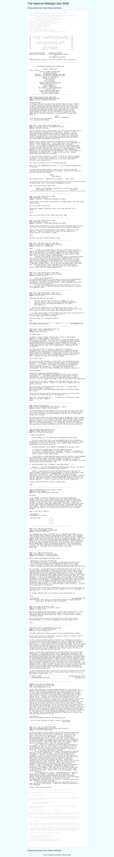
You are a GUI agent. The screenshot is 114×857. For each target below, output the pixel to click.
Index (45, 8)
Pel (69, 855)
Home (40, 8)
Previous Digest (33, 8)
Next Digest (57, 8)
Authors (50, 8)
